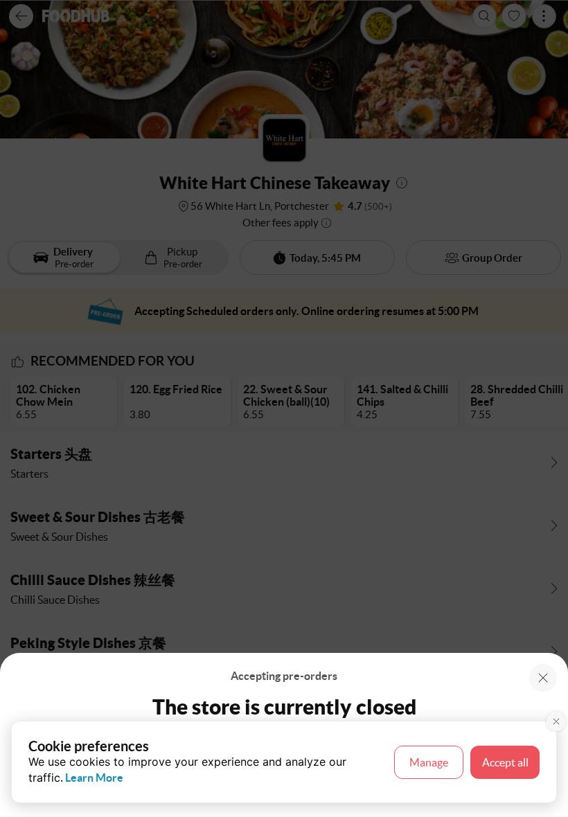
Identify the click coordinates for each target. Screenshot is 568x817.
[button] (543, 678)
